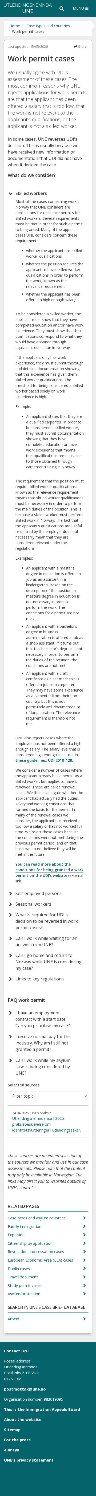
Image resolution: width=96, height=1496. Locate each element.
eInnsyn (11, 1449)
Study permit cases (25, 1285)
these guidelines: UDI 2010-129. (44, 760)
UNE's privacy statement (29, 1460)
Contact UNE (17, 1350)
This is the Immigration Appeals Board (42, 1409)
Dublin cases (19, 1268)
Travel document (23, 1276)
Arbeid (14, 1318)
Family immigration (25, 1226)
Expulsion (17, 1234)
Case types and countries (48, 25)
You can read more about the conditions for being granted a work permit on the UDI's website (49, 870)
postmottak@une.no (25, 1389)
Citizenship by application (31, 1243)
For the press (17, 1439)
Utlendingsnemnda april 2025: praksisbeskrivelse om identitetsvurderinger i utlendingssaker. (46, 1124)
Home (14, 25)
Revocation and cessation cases (36, 1251)
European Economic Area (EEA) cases (41, 1260)
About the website (22, 1419)
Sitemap (12, 1429)
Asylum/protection (24, 1293)
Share (82, 46)
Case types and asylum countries (37, 1217)
